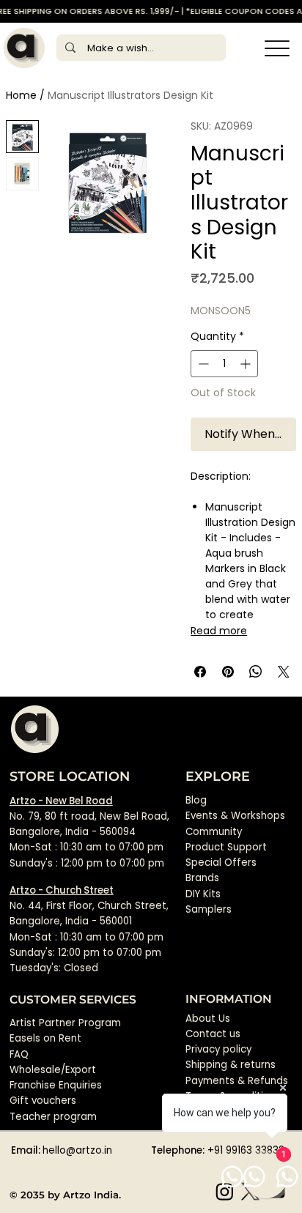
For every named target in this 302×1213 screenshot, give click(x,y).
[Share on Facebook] (200, 671)
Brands (202, 878)
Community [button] (213, 832)
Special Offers (221, 862)
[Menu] (277, 48)
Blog (196, 800)
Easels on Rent (45, 1038)
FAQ (19, 1054)
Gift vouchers (43, 1101)
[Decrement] (202, 363)
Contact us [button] (212, 1034)
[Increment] (246, 363)
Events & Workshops (235, 816)
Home (21, 95)
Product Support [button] (226, 847)
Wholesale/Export (53, 1070)
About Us (207, 1018)
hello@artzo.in (77, 1150)
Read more (219, 630)
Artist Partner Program (65, 1023)
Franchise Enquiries (56, 1085)
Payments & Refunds (236, 1081)
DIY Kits (203, 894)
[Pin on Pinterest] (228, 671)
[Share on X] (283, 671)
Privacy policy (218, 1049)
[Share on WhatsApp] (256, 671)
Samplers (208, 909)
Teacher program (53, 1117)
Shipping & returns (230, 1065)
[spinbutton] (224, 363)
